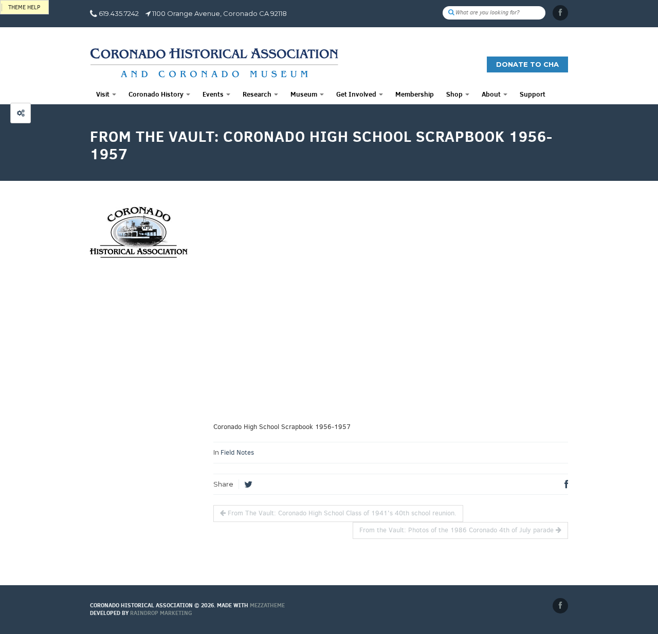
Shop (455, 94)
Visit (103, 94)
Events (214, 94)
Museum (304, 94)
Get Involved (357, 94)
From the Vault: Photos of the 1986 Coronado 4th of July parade (457, 530)
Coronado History (157, 94)
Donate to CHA (527, 64)
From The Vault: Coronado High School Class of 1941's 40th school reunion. (341, 513)
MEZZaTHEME (267, 605)
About (492, 94)
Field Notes (237, 452)
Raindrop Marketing (161, 613)
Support (532, 94)
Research (258, 94)
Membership (414, 94)
